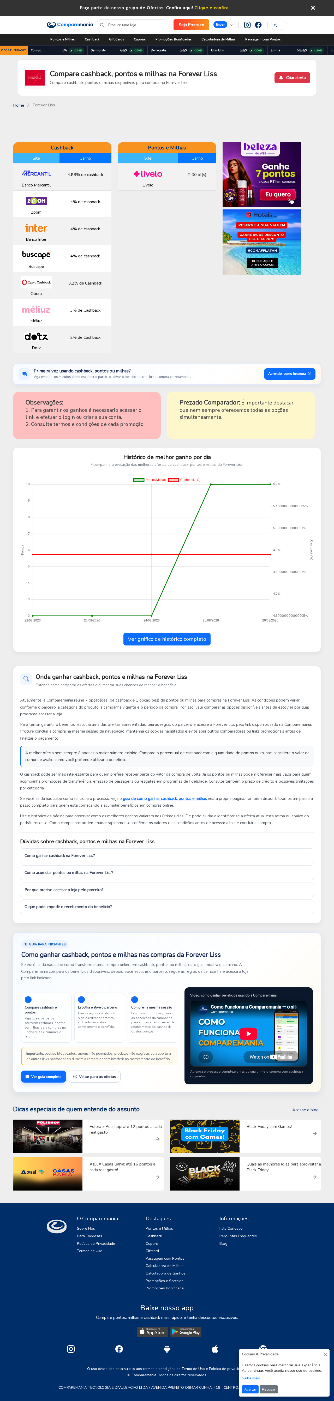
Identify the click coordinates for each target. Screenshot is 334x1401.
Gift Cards (116, 39)
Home (18, 105)
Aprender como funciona (287, 373)
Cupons (140, 39)
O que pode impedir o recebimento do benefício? (68, 906)
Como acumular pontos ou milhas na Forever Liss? (69, 872)
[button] (223, 25)
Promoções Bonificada (165, 1288)
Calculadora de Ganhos (166, 1273)
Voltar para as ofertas (97, 1076)
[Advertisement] (167, 124)
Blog (223, 1243)
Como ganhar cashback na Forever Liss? (60, 855)
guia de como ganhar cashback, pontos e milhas (165, 798)
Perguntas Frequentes (238, 1236)
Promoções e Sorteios (164, 1280)
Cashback (92, 39)
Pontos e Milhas (62, 39)
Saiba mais (251, 1378)
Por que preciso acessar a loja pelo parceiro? (64, 889)
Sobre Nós (86, 1228)
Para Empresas (89, 1236)
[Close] (325, 1354)
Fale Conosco (231, 1228)
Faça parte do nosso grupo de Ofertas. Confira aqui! (136, 8)
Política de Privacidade (96, 1243)
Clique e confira (212, 8)
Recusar (269, 1389)
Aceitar (250, 1389)
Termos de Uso (90, 1250)
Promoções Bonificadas (174, 39)
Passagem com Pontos (263, 39)
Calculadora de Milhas (218, 39)
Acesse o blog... (306, 1110)
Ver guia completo (46, 1076)
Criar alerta (295, 78)
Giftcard (152, 1250)
